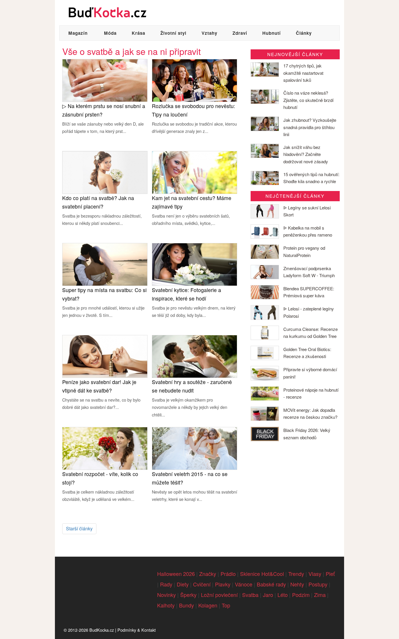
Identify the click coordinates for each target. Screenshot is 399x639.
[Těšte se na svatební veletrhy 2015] (194, 447)
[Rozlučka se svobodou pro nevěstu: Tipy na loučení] (194, 80)
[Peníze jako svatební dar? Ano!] (105, 356)
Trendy (296, 573)
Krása (138, 33)
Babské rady (271, 584)
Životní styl (173, 33)
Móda (110, 33)
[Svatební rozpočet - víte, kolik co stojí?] (105, 447)
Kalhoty (166, 605)
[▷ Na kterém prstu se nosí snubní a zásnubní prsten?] (105, 80)
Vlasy (314, 573)
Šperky (188, 594)
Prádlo (228, 573)
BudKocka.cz (101, 630)
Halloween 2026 (176, 573)
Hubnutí (271, 33)
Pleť (330, 573)
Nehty (297, 584)
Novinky (166, 594)
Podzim (301, 594)
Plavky (222, 584)
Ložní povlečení (219, 594)
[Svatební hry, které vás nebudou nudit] (194, 356)
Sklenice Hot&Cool (262, 573)
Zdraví (240, 33)
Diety (183, 584)
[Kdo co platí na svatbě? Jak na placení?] (105, 172)
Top (226, 605)
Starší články (79, 528)
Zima (320, 594)
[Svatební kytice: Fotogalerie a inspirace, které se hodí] (194, 264)
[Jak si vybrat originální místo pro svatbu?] (105, 264)
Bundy (186, 605)
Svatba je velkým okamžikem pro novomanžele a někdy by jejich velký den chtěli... (189, 407)
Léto (282, 594)
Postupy (317, 584)
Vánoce (243, 584)
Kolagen (207, 605)
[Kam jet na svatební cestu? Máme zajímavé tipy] (194, 172)
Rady (166, 584)
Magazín (78, 33)
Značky (207, 573)
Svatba (250, 594)
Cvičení (202, 584)
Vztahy (209, 33)
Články (304, 33)
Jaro (268, 594)
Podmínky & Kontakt (136, 630)
